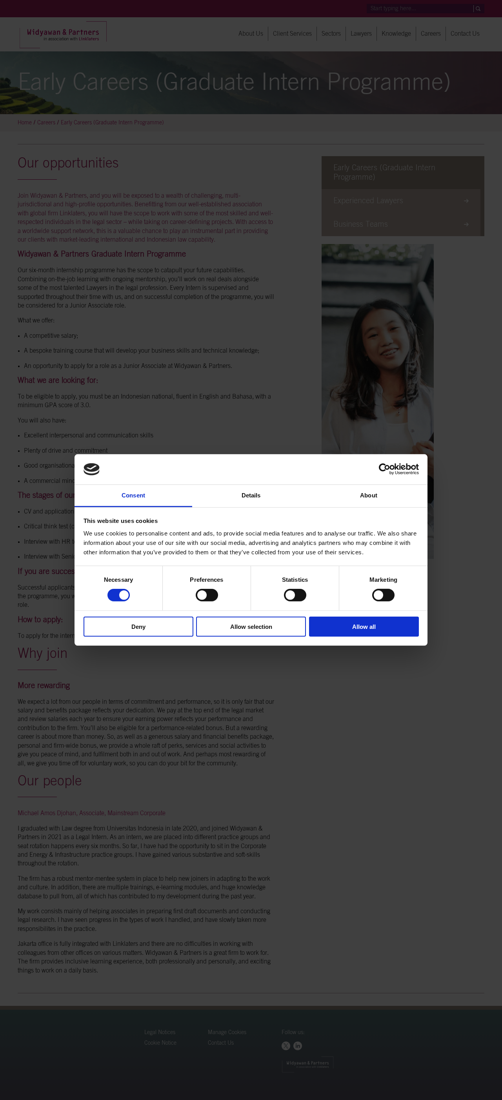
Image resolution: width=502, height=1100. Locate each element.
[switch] (207, 595)
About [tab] (368, 495)
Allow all (364, 626)
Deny (138, 626)
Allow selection (251, 626)
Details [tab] (251, 495)
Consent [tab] (133, 495)
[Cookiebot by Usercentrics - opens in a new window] (384, 469)
